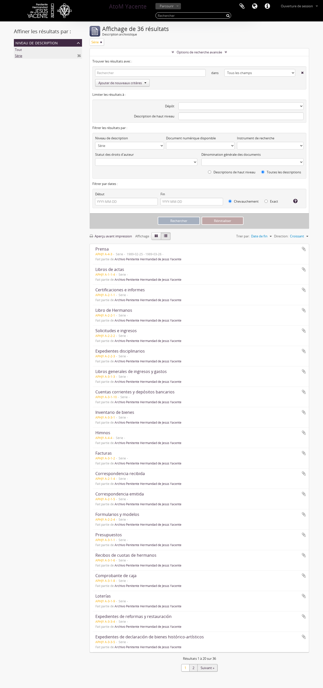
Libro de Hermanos (113, 310)
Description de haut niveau (154, 116)
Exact (273, 201)
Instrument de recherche (255, 138)
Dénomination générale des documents (231, 154)
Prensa (102, 249)
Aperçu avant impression (113, 236)
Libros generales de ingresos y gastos (131, 371)
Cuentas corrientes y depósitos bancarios (135, 392)
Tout (18, 49)
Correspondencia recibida (120, 473)
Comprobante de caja (116, 575)
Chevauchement (246, 201)
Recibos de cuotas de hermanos (125, 555)
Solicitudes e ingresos (116, 330)
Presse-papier (242, 6)
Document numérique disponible (191, 138)
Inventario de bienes (114, 412)
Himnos (102, 432)
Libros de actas (109, 269)
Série (18, 55)
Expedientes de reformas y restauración (133, 616)
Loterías (103, 596)
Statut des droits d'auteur (114, 154)
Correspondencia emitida (119, 494)
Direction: (281, 236)
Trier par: (243, 236)
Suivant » (207, 668)
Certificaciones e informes (120, 290)
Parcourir (167, 6)
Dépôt (169, 106)
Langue (254, 6)
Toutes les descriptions (283, 172)
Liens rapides (267, 6)
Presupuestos (108, 535)
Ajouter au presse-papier (303, 249)
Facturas (103, 453)
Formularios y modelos (117, 514)
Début (99, 194)
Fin (162, 194)
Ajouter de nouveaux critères (120, 83)
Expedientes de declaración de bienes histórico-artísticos (149, 637)
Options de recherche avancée (199, 52)
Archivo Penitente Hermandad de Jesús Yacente (148, 259)
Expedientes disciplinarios (120, 351)
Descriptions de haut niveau (234, 172)
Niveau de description (36, 42)
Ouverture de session (297, 6)
